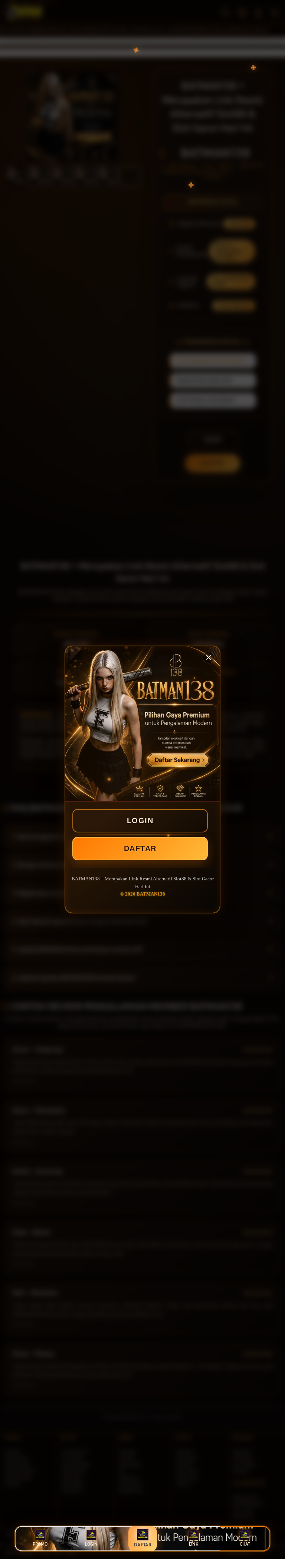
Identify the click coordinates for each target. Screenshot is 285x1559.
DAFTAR (140, 848)
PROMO (40, 1544)
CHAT (245, 1544)
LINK (193, 1544)
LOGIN (140, 820)
